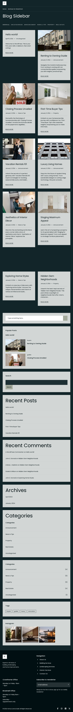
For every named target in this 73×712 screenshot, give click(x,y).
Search (8, 376)
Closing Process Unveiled (36, 358)
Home (4, 9)
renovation (31, 611)
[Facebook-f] (58, 708)
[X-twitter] (69, 708)
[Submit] (67, 684)
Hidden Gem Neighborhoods (28, 458)
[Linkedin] (65, 708)
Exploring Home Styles (26, 478)
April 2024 (9, 497)
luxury (23, 611)
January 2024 (10, 503)
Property (9, 541)
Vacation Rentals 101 (13, 433)
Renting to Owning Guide (36, 343)
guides (29, 355)
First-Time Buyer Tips (13, 427)
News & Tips (10, 534)
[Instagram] (61, 708)
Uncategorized (11, 553)
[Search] (65, 318)
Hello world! (10, 335)
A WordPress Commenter (15, 452)
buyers (29, 340)
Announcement (11, 528)
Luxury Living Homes (51, 164)
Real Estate (9, 547)
